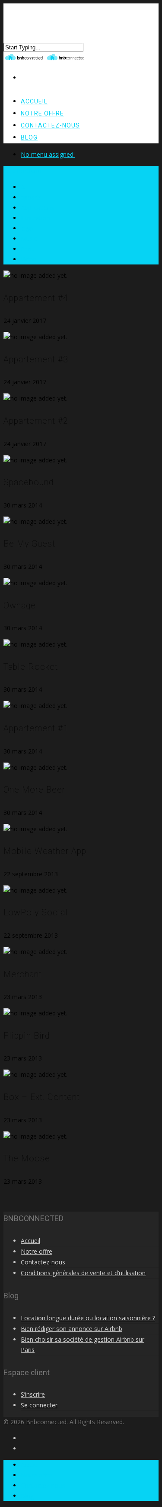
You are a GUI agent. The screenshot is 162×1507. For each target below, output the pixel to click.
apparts (31, 197)
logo (27, 228)
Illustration (35, 218)
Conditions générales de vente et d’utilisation (83, 1273)
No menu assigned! (48, 154)
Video (28, 259)
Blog (29, 137)
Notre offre (36, 1251)
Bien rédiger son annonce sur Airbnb (71, 1329)
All (24, 187)
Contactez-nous (50, 125)
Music (29, 238)
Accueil (30, 1241)
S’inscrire (33, 1394)
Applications (37, 208)
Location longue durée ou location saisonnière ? (88, 1318)
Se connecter (39, 1405)
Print (27, 249)
